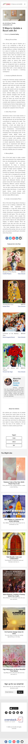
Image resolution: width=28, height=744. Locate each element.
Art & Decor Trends (10, 23)
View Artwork (21, 274)
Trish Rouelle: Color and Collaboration (14, 558)
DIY (14, 445)
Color (14, 438)
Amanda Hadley (14, 34)
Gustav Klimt (6, 306)
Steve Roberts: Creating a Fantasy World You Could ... (14, 595)
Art (3, 23)
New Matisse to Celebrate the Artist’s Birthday (14, 520)
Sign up (20, 692)
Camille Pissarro (7, 274)
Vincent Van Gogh (8, 372)
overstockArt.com (7, 25)
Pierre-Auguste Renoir (9, 337)
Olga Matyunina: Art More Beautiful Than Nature (14, 670)
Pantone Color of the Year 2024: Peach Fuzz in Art (14, 483)
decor (14, 442)
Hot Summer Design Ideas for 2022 (14, 633)
